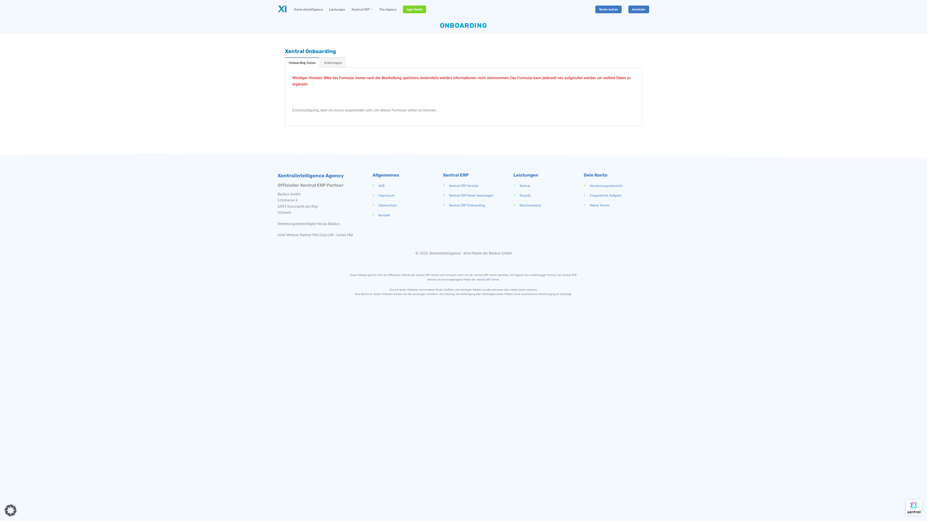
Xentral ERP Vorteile (463, 185)
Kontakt (384, 215)
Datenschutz (387, 205)
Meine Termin (600, 205)
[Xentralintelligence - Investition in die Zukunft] (282, 9)
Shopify (524, 195)
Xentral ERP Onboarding (467, 205)
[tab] (302, 62)
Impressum (386, 195)
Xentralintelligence (308, 9)
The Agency (388, 9)
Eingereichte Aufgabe (605, 195)
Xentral (524, 185)
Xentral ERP (360, 9)
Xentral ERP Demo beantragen (471, 195)
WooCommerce (530, 205)
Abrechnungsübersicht (606, 185)
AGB (381, 185)
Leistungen (337, 9)
